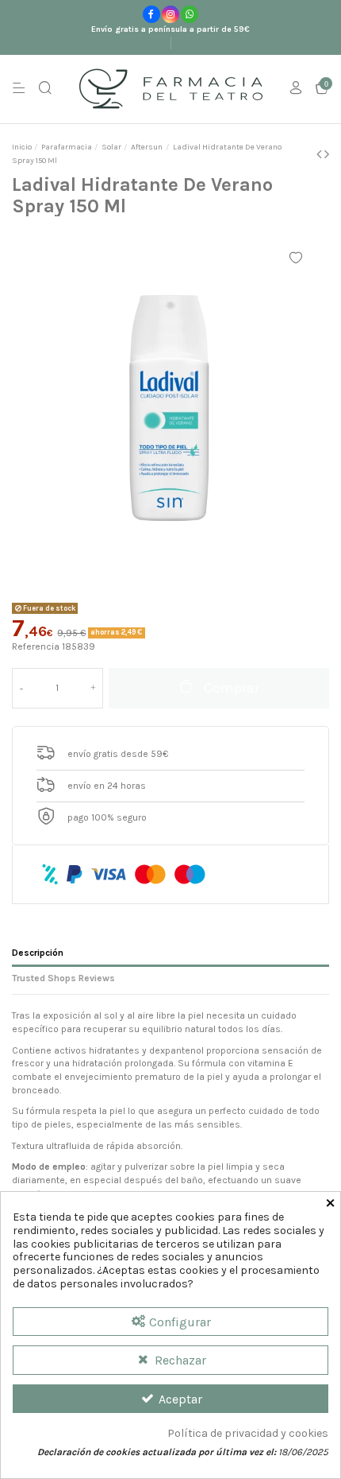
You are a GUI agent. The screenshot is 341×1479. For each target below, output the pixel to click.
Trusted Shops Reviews (63, 978)
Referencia (35, 646)
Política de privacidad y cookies (247, 1433)
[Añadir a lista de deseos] (296, 258)
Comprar (231, 688)
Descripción (37, 952)
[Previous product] (320, 154)
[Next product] (326, 154)
